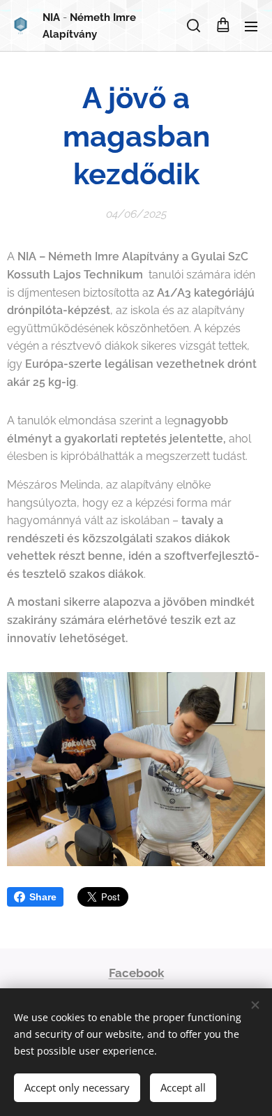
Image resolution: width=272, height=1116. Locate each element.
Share (42, 896)
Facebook (136, 973)
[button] (194, 25)
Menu (251, 26)
